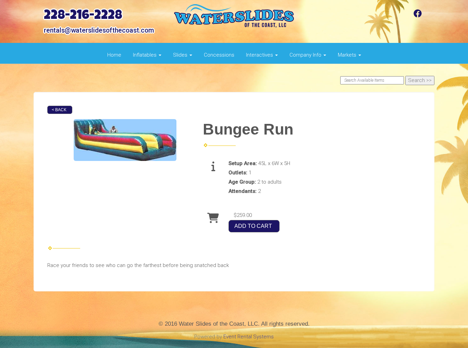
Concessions (219, 55)
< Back (59, 109)
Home (114, 55)
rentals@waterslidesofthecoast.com (99, 30)
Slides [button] (181, 55)
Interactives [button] (260, 55)
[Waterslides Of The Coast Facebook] (418, 16)
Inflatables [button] (145, 55)
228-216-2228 (83, 16)
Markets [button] (348, 55)
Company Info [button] (306, 55)
